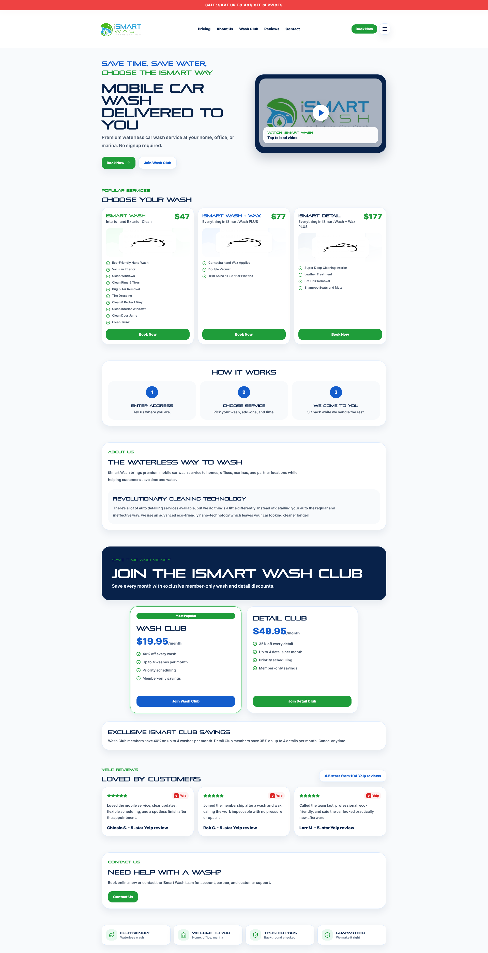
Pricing (204, 29)
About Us (225, 29)
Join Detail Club (302, 701)
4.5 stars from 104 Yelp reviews (353, 776)
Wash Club (248, 29)
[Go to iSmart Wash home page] (122, 29)
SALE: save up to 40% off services (244, 5)
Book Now (364, 29)
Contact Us (123, 897)
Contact (292, 29)
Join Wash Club (157, 163)
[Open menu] (384, 29)
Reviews (271, 29)
